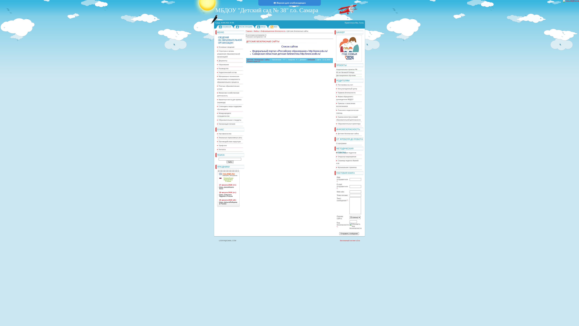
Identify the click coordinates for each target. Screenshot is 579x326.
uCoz (358, 240)
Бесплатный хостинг (348, 240)
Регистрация (245, 27)
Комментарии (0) (253, 61)
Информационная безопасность (273, 31)
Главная (226, 27)
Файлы (256, 31)
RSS (275, 27)
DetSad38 (311, 60)
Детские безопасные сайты (262, 41)
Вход (263, 27)
